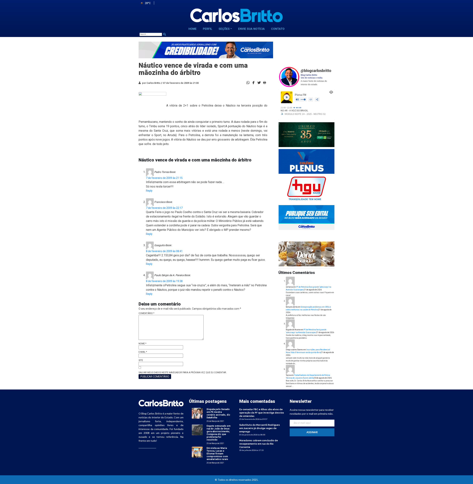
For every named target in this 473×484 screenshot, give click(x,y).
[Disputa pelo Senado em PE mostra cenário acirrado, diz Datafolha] (197, 413)
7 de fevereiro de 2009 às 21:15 (164, 177)
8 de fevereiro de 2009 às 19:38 (164, 281)
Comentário (146, 313)
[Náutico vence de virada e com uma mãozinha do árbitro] (253, 82)
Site (141, 360)
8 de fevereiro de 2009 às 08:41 (164, 251)
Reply (149, 190)
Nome (142, 343)
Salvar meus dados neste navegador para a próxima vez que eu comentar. (183, 372)
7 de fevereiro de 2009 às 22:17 (164, 207)
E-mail (143, 352)
